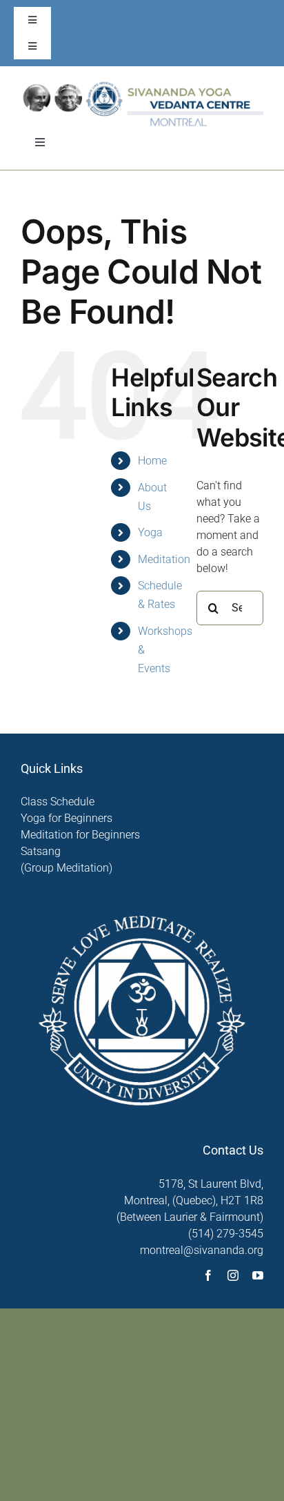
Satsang (41, 851)
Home (152, 460)
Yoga (150, 532)
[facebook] (208, 1275)
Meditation (164, 559)
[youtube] (257, 1275)
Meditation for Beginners (80, 834)
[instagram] (233, 1275)
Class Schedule (57, 801)
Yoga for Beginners (66, 818)
